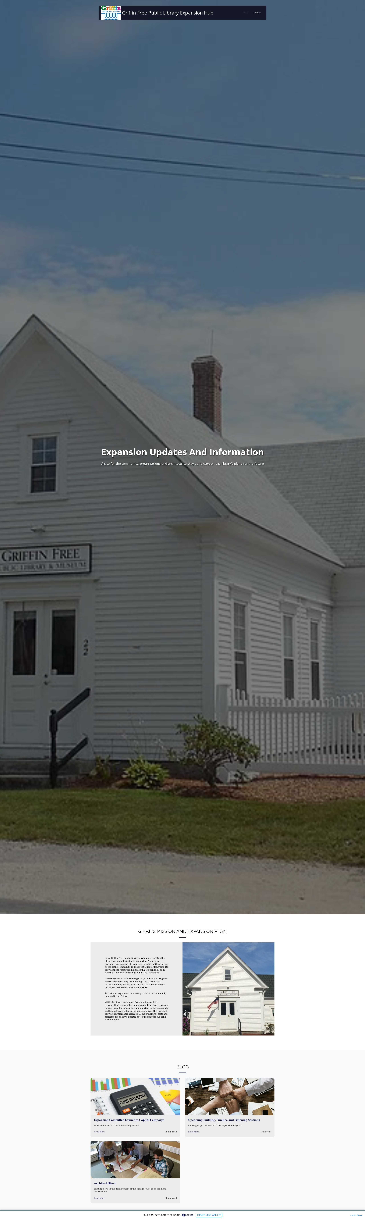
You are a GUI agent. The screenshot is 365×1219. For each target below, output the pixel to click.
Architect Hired (105, 1183)
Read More (99, 1131)
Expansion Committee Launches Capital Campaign (129, 1120)
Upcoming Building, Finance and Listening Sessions (224, 1120)
